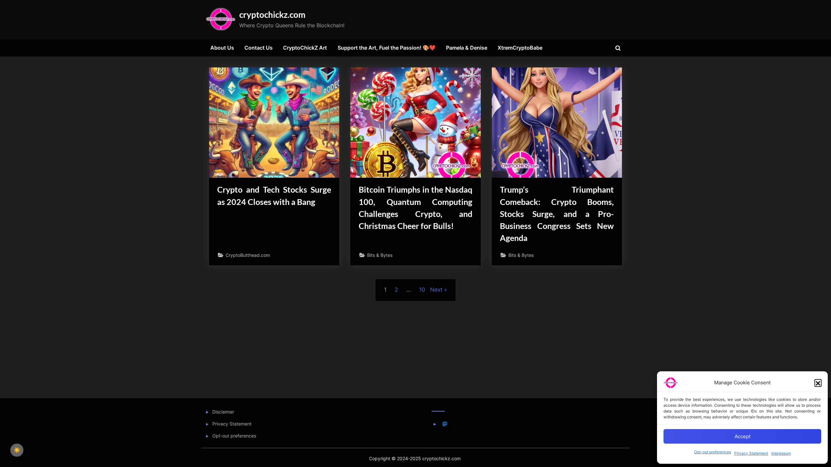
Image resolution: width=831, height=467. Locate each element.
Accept (742, 436)
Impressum (781, 453)
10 (422, 289)
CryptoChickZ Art (305, 47)
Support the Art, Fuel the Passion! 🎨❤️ (387, 47)
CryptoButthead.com (248, 255)
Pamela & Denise (466, 47)
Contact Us (258, 47)
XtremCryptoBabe (520, 47)
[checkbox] (16, 450)
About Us (222, 47)
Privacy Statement (751, 453)
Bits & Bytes (379, 255)
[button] (818, 382)
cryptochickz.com (272, 14)
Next (436, 289)
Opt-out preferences (712, 451)
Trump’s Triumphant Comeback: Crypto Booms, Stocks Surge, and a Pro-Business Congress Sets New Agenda (557, 214)
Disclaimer (223, 411)
